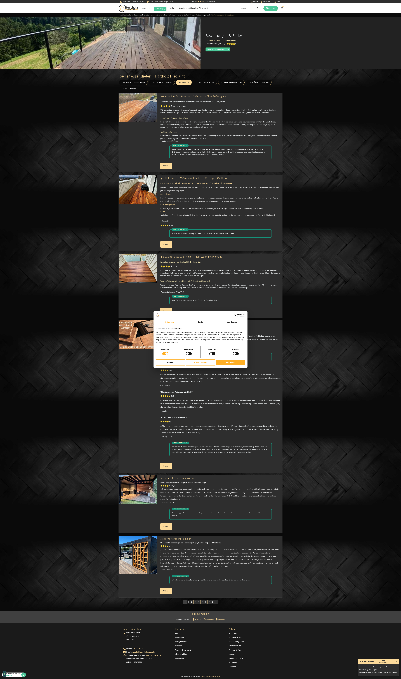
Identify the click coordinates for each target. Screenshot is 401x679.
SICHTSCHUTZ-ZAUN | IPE (205, 82)
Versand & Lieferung (183, 650)
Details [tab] (200, 322)
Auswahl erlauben (200, 362)
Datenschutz (180, 637)
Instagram (210, 619)
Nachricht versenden (154, 655)
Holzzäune (233, 663)
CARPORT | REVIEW (129, 88)
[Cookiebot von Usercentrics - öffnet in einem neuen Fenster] (236, 315)
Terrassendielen (235, 650)
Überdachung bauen (236, 642)
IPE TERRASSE (184, 82)
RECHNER (271, 8)
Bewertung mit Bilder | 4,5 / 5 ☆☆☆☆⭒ (194, 8)
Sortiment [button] (146, 8)
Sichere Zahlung (181, 654)
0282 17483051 (138, 649)
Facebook (198, 619)
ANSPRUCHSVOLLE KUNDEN (162, 82)
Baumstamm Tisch (236, 658)
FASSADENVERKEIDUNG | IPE (231, 82)
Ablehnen (170, 362)
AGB (176, 633)
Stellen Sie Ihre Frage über (13, 674)
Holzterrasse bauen (236, 637)
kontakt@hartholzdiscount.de (143, 652)
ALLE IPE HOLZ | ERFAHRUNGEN (133, 82)
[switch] (189, 353)
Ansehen (166, 166)
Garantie (178, 646)
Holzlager (172, 8)
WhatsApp (160, 9)
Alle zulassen (230, 362)
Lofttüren (232, 667)
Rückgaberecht (181, 642)
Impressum (179, 658)
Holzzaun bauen (235, 646)
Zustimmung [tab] (169, 322)
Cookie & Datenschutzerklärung (210, 676)
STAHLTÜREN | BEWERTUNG (258, 82)
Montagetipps (234, 633)
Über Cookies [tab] (232, 322)
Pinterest (221, 619)
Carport (232, 654)
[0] (281, 8)
